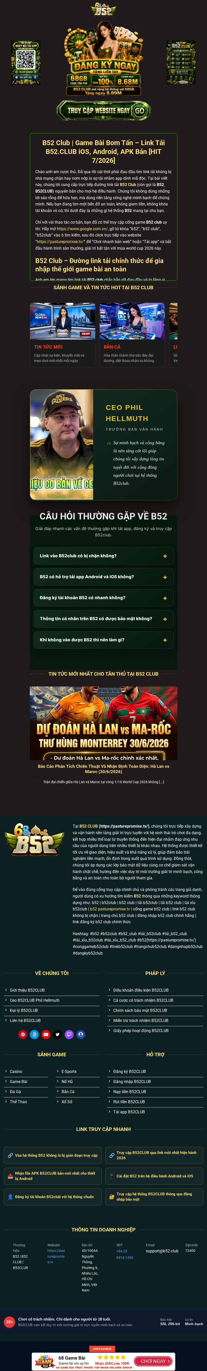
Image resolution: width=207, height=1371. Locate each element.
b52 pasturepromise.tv (110, 909)
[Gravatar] (80, 1034)
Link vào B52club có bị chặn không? (103, 556)
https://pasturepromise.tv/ (60, 241)
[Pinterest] (22, 1034)
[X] (57, 1034)
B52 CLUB (89, 826)
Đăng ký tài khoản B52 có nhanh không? (103, 598)
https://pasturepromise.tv (56, 1256)
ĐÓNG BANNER (102, 1349)
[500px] (34, 1034)
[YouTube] (45, 1034)
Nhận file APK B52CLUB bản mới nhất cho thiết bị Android (51, 1176)
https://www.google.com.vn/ (82, 228)
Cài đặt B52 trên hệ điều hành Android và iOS (151, 1176)
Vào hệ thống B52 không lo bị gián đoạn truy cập (52, 1155)
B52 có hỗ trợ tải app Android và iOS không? (103, 577)
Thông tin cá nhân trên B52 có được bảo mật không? (103, 619)
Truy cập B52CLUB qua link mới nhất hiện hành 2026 (152, 1155)
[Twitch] (69, 1034)
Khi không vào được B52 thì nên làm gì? (103, 640)
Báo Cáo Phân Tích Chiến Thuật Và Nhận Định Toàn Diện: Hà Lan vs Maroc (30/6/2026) (103, 769)
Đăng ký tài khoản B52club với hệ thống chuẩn (51, 1196)
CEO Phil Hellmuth (127, 413)
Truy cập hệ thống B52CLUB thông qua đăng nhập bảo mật (150, 1197)
